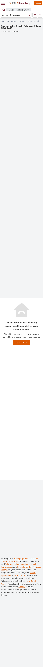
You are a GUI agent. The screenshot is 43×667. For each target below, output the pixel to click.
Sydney (21, 586)
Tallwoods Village (35, 21)
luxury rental (19, 575)
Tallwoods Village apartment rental (20, 564)
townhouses (6, 566)
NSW (22, 21)
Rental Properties (8, 21)
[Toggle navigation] (3, 3)
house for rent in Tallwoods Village (21, 568)
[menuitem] (19, 15)
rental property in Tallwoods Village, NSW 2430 (19, 560)
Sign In (38, 3)
